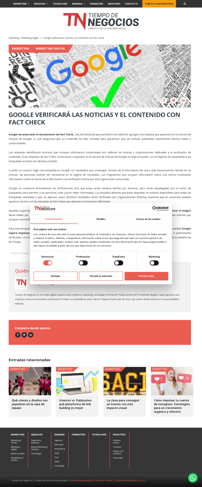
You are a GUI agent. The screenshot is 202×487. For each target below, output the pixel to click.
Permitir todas (146, 276)
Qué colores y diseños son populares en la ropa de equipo (30, 404)
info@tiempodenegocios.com (130, 480)
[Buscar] (185, 4)
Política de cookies (102, 480)
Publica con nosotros (159, 3)
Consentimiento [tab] (53, 219)
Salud (56, 461)
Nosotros (114, 3)
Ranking (77, 3)
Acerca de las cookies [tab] (148, 219)
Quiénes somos (116, 441)
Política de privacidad (80, 480)
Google (24, 253)
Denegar (55, 276)
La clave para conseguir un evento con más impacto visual (123, 404)
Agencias (58, 440)
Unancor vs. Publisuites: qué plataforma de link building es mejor (75, 404)
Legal (56, 453)
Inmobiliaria (59, 448)
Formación (96, 3)
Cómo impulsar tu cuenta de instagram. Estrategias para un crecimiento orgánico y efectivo (172, 405)
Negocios (39, 3)
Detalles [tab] (101, 219)
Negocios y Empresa (36, 441)
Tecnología (60, 3)
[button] (193, 478)
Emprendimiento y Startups (39, 448)
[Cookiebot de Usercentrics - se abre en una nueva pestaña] (155, 208)
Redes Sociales (17, 453)
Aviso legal (118, 457)
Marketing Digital (30, 37)
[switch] (83, 263)
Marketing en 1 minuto (17, 459)
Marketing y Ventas (16, 441)
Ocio (56, 457)
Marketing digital (15, 448)
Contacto (131, 3)
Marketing (20, 3)
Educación (59, 444)
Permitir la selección (101, 276)
